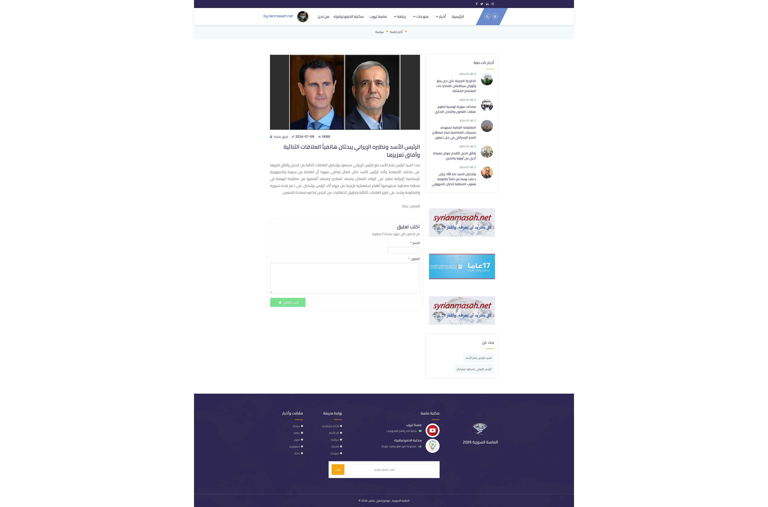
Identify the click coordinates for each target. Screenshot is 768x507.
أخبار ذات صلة (484, 62)
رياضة (401, 16)
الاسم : (415, 243)
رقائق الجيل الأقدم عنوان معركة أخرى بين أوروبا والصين (454, 155)
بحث (338, 469)
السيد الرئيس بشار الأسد (479, 357)
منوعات (422, 16)
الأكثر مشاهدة (330, 426)
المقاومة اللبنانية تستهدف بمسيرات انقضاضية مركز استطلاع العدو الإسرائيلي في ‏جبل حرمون (454, 132)
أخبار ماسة (396, 32)
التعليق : (414, 258)
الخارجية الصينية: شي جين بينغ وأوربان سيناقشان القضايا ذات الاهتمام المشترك (456, 86)
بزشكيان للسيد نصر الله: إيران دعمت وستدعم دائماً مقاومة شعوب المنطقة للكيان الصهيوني (454, 179)
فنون (297, 439)
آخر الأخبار (334, 432)
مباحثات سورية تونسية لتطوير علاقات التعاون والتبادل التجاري (455, 109)
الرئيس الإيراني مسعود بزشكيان (474, 369)
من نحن (323, 16)
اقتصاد (335, 446)
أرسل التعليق (291, 302)
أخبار (442, 16)
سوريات (334, 453)
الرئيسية (458, 16)
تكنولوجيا (294, 446)
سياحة (296, 426)
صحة (297, 453)
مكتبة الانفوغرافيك (348, 16)
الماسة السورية (400, 500)
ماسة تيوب (378, 16)
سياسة (379, 32)
